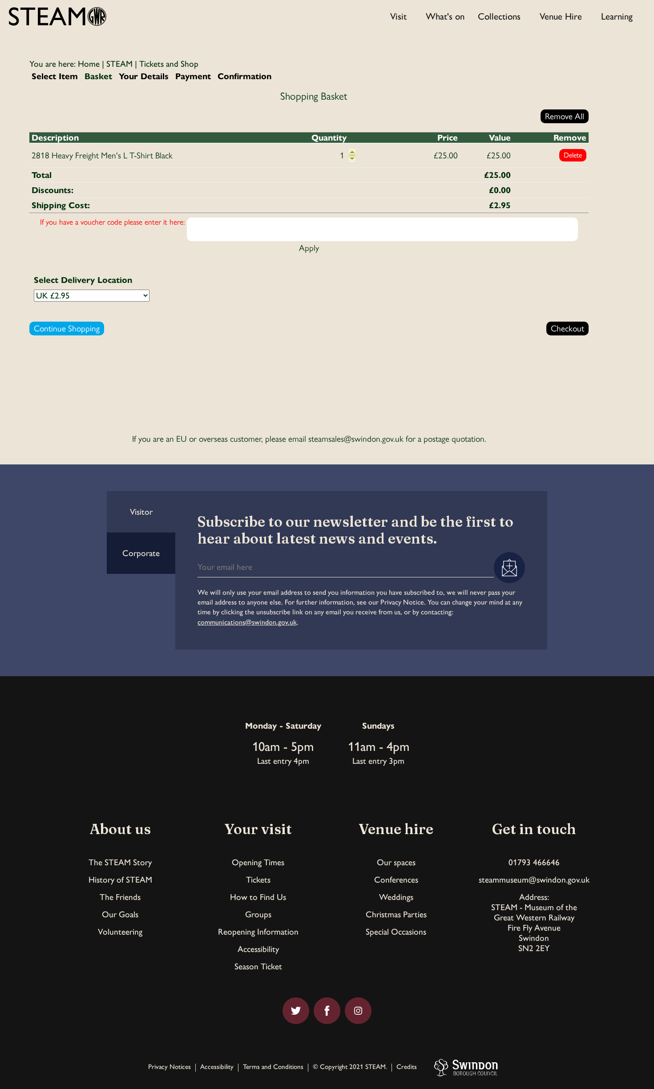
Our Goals (120, 914)
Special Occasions (396, 932)
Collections (499, 16)
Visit (398, 16)
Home (89, 64)
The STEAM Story (120, 862)
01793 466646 (534, 862)
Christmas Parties (396, 914)
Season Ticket (258, 966)
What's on (445, 16)
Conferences (396, 880)
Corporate (141, 553)
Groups (258, 914)
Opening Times (258, 862)
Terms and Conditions (273, 1067)
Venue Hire (561, 16)
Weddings (396, 897)
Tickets (258, 880)
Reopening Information (258, 932)
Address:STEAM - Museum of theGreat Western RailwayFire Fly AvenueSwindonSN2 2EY (534, 922)
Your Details (144, 76)
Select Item (55, 76)
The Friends (120, 897)
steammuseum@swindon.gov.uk (534, 880)
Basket (98, 76)
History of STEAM (120, 880)
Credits (406, 1067)
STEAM (119, 64)
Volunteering (120, 932)
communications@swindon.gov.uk (247, 622)
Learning (617, 16)
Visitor (141, 512)
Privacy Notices (169, 1067)
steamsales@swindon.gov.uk (356, 439)
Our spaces (396, 862)
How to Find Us (258, 897)
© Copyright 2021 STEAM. (350, 1067)
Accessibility (258, 949)
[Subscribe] (509, 567)
